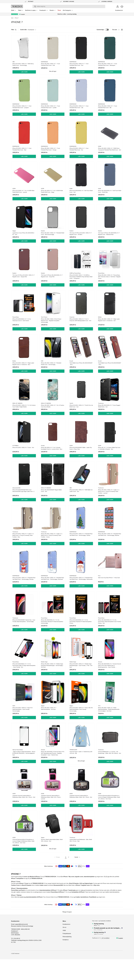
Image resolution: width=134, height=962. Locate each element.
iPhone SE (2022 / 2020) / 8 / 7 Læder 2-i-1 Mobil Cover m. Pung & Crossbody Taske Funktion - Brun (23, 535)
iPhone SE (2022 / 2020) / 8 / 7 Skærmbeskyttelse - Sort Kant (48, 708)
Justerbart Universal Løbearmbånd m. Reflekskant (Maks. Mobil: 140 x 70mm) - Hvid (23, 796)
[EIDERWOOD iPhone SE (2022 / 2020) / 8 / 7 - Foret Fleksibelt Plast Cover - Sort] (81, 48)
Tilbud (59, 10)
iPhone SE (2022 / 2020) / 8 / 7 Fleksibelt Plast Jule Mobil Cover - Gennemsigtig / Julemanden (81, 578)
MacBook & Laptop (30, 10)
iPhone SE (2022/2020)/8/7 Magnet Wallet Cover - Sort (51, 490)
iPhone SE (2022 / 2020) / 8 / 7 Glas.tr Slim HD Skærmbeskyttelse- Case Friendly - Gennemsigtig (81, 709)
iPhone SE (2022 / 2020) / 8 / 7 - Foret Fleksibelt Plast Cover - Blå (107, 106)
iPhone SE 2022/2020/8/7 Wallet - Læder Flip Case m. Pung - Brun (81, 448)
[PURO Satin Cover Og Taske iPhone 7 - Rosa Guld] (110, 562)
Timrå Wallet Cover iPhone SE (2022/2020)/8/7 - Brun (81, 363)
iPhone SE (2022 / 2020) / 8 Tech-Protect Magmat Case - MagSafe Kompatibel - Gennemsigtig (51, 320)
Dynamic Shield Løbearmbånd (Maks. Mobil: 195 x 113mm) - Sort (52, 840)
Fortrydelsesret (67, 933)
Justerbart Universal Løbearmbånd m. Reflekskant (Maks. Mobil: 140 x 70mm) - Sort (81, 796)
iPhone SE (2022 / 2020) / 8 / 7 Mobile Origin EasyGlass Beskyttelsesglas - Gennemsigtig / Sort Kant (52, 665)
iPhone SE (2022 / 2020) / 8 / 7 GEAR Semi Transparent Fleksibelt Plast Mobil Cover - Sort (109, 149)
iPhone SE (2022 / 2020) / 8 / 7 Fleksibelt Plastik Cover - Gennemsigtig (51, 363)
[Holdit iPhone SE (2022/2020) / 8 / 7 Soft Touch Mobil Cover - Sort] (81, 175)
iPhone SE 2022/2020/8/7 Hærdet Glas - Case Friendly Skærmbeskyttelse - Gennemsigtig (23, 620)
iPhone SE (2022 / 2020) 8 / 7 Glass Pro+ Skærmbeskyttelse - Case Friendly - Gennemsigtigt (22, 709)
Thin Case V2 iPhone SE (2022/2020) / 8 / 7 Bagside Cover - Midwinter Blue (109, 233)
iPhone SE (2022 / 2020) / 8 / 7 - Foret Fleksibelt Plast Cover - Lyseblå (50, 106)
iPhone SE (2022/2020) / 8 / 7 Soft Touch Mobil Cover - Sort (81, 191)
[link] (57, 857)
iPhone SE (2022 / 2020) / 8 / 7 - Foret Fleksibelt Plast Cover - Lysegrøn (21, 106)
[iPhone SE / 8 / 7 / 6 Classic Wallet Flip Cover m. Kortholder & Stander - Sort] (110, 432)
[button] (122, 6)
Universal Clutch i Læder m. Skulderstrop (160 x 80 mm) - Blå (81, 752)
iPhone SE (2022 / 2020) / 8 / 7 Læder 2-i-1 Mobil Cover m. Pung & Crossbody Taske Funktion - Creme (51, 535)
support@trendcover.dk (21, 924)
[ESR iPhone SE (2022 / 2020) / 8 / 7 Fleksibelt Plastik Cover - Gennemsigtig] (52, 347)
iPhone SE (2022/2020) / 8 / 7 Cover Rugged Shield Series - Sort (109, 406)
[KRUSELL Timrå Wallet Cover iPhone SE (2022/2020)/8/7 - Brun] (81, 347)
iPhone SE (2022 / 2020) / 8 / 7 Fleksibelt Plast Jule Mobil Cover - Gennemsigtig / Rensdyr (23, 578)
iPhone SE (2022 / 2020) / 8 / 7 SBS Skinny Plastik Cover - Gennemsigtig (23, 64)
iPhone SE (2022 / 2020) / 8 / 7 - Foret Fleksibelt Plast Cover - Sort (79, 64)
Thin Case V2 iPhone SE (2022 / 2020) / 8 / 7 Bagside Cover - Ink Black (81, 233)
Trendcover (17, 953)
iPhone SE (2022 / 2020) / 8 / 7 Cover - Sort (23, 447)
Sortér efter (23, 29)
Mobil (12, 10)
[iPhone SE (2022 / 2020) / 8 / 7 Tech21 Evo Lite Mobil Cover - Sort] (81, 389)
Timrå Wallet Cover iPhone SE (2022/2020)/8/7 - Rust (109, 363)
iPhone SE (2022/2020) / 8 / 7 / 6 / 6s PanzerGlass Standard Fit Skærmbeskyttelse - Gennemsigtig (52, 621)
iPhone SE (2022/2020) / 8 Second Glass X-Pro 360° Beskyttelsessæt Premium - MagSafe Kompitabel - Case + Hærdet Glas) (52, 753)
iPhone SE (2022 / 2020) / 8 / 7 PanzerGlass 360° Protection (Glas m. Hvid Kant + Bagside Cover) (109, 276)
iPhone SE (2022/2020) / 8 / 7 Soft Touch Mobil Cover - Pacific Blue (109, 191)
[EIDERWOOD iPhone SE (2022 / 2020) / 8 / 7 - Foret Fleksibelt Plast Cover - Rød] (24, 132)
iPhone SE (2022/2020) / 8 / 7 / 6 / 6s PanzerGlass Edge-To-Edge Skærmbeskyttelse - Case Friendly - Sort (23, 665)
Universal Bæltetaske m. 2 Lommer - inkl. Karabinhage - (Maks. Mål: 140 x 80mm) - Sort (109, 752)
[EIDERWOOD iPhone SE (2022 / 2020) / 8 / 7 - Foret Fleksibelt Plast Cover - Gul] (81, 132)
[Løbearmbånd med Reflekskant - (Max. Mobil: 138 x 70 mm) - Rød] (81, 824)
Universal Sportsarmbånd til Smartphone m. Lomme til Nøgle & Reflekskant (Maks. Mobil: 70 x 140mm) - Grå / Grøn (109, 797)
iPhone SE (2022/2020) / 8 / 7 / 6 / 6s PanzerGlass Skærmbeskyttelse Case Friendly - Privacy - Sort (110, 621)
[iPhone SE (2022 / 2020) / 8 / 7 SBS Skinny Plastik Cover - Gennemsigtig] (24, 48)
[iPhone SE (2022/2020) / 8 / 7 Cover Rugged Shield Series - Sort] (110, 389)
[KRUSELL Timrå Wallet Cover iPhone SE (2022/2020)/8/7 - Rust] (110, 347)
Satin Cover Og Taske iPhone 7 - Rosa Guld (109, 577)
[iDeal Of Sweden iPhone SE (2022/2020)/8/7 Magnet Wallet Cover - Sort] (52, 474)
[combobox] (68, 6)
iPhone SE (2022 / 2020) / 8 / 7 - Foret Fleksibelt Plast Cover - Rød (21, 149)
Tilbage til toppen (67, 912)
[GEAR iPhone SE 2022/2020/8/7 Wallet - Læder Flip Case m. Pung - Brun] (81, 432)
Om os (64, 927)
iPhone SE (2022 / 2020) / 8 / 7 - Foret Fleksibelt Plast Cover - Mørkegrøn (107, 64)
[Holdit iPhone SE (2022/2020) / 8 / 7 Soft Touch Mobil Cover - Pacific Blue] (110, 175)
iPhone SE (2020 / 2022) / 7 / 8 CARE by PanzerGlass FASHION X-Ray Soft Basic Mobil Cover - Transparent (81, 276)
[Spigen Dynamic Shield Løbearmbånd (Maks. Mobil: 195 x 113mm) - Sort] (52, 824)
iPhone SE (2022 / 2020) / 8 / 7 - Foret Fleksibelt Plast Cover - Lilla (79, 106)
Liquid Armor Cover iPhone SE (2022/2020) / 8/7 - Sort (23, 233)
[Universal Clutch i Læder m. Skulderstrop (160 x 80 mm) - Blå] (81, 736)
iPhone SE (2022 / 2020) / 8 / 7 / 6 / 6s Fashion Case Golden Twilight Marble (24, 406)
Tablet (19, 10)
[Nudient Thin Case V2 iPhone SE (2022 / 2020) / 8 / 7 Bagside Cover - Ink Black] (81, 217)
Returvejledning (67, 936)
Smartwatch (42, 10)
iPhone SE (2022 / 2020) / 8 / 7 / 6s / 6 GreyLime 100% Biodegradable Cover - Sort (80, 319)
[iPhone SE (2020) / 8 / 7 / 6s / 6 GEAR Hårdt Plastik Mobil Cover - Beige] (52, 175)
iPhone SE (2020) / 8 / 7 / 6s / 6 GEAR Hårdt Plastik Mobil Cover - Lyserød (23, 191)
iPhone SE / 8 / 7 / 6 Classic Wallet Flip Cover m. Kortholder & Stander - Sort (109, 448)
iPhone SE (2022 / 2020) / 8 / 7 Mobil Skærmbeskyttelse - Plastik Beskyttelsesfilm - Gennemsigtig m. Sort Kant (109, 709)
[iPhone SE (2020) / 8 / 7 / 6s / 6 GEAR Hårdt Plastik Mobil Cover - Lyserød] (24, 175)
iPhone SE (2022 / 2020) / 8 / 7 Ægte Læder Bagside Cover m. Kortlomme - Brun (23, 363)
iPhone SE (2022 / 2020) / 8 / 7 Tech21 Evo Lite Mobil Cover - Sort (81, 406)
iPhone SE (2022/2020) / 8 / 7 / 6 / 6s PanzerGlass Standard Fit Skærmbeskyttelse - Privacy (81, 621)
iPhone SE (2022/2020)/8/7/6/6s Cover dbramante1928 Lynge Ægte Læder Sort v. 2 (23, 490)
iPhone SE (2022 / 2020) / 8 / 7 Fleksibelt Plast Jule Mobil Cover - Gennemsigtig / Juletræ (81, 534)
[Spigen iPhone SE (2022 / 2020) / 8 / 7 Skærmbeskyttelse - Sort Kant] (52, 692)
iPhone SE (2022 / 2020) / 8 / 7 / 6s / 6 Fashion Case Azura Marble (52, 406)
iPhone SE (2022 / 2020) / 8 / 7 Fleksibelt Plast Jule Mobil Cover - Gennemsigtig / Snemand (52, 578)
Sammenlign (100, 29)
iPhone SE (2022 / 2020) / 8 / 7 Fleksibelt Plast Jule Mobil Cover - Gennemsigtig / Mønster (109, 534)
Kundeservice (119, 10)
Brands (52, 10)
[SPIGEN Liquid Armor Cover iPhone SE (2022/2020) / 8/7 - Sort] (24, 217)
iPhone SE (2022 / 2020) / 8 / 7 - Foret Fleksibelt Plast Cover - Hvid (50, 64)
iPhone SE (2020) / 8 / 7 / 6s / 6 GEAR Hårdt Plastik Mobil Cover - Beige (52, 191)
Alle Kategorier (67, 10)
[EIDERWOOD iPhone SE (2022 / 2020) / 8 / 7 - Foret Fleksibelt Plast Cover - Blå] (110, 90)
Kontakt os (65, 939)
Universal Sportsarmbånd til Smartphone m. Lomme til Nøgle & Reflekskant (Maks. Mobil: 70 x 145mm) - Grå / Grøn (23, 841)
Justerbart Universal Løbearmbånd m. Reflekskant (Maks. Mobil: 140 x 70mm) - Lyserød (51, 797)
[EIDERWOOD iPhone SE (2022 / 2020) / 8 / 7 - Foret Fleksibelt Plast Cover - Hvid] (52, 48)
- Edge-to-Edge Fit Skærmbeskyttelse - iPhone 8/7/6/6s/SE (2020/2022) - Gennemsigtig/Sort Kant (23, 753)
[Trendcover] (17, 6)
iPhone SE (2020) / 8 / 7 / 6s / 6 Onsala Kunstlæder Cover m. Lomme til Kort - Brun (51, 448)
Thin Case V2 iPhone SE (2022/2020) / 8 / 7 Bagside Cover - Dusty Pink (52, 275)
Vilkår (64, 930)
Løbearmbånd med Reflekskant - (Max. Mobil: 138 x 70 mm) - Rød (81, 840)
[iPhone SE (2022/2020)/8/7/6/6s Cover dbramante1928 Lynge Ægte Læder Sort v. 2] (24, 474)
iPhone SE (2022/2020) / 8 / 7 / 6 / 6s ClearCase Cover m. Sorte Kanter (21, 319)
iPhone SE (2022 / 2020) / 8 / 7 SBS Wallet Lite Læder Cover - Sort (81, 490)
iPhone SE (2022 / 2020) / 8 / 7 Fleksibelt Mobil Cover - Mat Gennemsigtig (52, 233)
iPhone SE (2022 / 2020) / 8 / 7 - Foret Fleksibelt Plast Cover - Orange (50, 149)
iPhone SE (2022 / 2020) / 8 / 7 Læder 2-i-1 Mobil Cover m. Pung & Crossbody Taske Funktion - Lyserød (108, 491)
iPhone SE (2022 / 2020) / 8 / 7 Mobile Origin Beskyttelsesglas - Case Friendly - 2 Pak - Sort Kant (81, 665)
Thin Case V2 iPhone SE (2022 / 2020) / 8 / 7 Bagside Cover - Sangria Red (23, 275)
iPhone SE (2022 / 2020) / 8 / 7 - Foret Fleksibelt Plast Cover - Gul (79, 149)
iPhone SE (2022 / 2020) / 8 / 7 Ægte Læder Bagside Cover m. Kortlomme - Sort (109, 319)
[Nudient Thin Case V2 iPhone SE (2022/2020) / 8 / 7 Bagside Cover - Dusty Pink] (52, 259)
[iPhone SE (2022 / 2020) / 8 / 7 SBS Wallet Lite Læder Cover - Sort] (81, 474)
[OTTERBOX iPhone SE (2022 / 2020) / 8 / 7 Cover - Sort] (24, 432)
